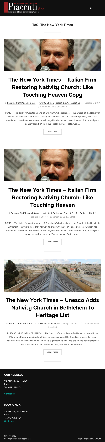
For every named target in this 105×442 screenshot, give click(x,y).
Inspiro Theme (84, 439)
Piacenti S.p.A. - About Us (67, 103)
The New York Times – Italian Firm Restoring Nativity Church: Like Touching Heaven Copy (52, 87)
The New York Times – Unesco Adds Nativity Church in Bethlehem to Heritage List (52, 308)
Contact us (9, 393)
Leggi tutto (54, 131)
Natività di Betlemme (52, 213)
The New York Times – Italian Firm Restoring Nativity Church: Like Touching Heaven (52, 198)
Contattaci (9, 421)
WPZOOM (96, 439)
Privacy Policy (10, 436)
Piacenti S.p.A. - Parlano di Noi (79, 213)
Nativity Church (46, 103)
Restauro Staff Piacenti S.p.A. (21, 103)
